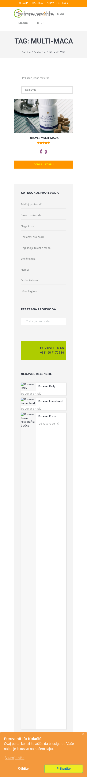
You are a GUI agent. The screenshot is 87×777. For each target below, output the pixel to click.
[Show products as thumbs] (15, 78)
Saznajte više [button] (14, 758)
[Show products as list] (19, 78)
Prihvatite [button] (64, 768)
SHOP (40, 23)
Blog (60, 14)
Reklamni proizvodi (32, 237)
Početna (24, 14)
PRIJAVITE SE (53, 3)
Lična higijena (29, 291)
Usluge (23, 23)
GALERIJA (37, 3)
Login (65, 3)
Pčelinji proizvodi (31, 204)
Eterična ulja (28, 258)
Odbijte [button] (23, 768)
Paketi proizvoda (31, 215)
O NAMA (23, 3)
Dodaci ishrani (29, 280)
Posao (43, 14)
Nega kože (27, 226)
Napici (25, 269)
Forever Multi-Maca (43, 137)
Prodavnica (40, 52)
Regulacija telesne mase (35, 247)
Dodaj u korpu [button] (44, 164)
